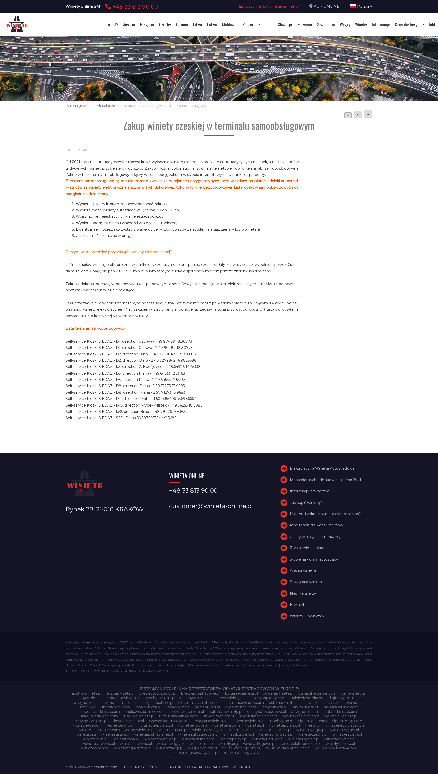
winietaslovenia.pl (303, 739)
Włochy (361, 24)
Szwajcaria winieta (306, 582)
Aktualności (106, 106)
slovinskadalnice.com (301, 716)
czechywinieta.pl (194, 698)
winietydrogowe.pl (259, 743)
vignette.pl (254, 725)
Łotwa (212, 24)
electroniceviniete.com (243, 702)
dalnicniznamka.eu (307, 698)
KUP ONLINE (326, 6)
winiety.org (228, 743)
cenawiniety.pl (353, 693)
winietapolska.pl (233, 739)
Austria (129, 24)
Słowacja (285, 24)
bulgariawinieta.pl (278, 693)
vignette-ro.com (192, 725)
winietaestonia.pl (347, 734)
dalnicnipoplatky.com (267, 698)
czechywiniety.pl (228, 698)
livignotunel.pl (207, 707)
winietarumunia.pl (267, 739)
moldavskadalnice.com (145, 711)
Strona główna (79, 106)
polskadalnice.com (340, 711)
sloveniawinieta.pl (218, 716)
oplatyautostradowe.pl (266, 711)
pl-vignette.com (305, 711)
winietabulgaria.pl (239, 734)
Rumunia (265, 24)
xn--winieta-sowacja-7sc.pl (195, 752)
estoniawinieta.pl (283, 702)
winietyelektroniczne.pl (300, 743)
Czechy (165, 24)
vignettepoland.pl (284, 725)
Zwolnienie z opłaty (307, 548)
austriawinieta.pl (120, 693)
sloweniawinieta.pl (128, 720)
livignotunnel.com (241, 707)
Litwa (197, 24)
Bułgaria (147, 24)
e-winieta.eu (112, 702)
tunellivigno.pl (281, 720)
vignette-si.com (226, 725)
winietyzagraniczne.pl (132, 748)
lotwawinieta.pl (305, 707)
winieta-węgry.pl (344, 730)
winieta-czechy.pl (207, 730)
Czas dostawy (406, 24)
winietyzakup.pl (169, 748)
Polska (248, 24)
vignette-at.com (312, 720)
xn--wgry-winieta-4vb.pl (336, 748)
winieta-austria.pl (172, 730)
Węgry (345, 24)
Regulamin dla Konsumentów (316, 525)
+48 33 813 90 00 (134, 6)
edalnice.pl (164, 702)
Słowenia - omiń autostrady (314, 559)
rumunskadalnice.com (178, 716)
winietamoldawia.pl (160, 739)
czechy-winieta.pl (160, 698)
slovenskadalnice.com (258, 716)
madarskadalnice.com (100, 711)
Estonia (182, 24)
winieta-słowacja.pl (275, 730)
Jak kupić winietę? (306, 502)
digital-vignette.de (344, 698)
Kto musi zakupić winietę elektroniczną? (325, 514)
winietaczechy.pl (312, 734)
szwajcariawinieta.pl (209, 720)
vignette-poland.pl (157, 725)
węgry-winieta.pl (202, 748)
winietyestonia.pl (340, 743)
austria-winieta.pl (86, 693)
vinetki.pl (312, 725)
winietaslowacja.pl (339, 739)
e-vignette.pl (85, 702)
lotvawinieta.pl (274, 707)
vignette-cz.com (87, 725)
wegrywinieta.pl (139, 730)
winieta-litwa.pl (240, 730)
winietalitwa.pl (95, 739)
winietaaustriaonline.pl (153, 734)
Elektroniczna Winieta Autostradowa (322, 468)
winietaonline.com (198, 739)
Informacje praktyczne (310, 491)
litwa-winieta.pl (148, 707)
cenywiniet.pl (88, 698)
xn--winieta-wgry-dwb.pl (244, 752)
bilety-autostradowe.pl (200, 693)
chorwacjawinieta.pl (122, 698)
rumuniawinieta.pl (138, 716)
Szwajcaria (326, 24)
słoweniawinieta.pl (248, 720)
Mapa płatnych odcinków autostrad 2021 (325, 479)
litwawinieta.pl (178, 707)
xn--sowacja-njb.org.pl (241, 748)
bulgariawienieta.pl (241, 693)
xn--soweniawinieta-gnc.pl (288, 748)
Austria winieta (303, 570)
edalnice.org (139, 702)
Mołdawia (230, 24)
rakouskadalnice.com (99, 716)
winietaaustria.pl (115, 734)
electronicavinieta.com (198, 702)
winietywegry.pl (95, 748)
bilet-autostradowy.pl (157, 693)
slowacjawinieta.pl (91, 720)
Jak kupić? (109, 24)
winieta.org (86, 734)
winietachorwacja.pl (276, 734)
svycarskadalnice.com (168, 720)
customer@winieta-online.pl (271, 6)
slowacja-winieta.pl (341, 716)
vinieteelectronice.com (99, 730)
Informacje (381, 24)
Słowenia (304, 24)
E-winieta (298, 604)
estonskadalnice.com (322, 702)
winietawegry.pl (171, 743)
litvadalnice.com (115, 707)
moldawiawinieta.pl (187, 711)
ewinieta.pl (355, 702)
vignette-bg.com (347, 720)
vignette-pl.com (121, 725)
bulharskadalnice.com (317, 693)
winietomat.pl (202, 743)
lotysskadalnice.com (340, 707)
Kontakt (429, 24)
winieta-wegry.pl (310, 730)
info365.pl (88, 707)
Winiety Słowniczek (307, 616)
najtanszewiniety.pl (225, 711)
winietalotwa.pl (126, 739)
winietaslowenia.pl (99, 743)
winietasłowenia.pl (136, 743)
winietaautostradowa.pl (198, 734)
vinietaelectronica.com (345, 725)
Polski (363, 6)
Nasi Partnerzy (303, 593)
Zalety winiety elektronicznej (315, 536)
